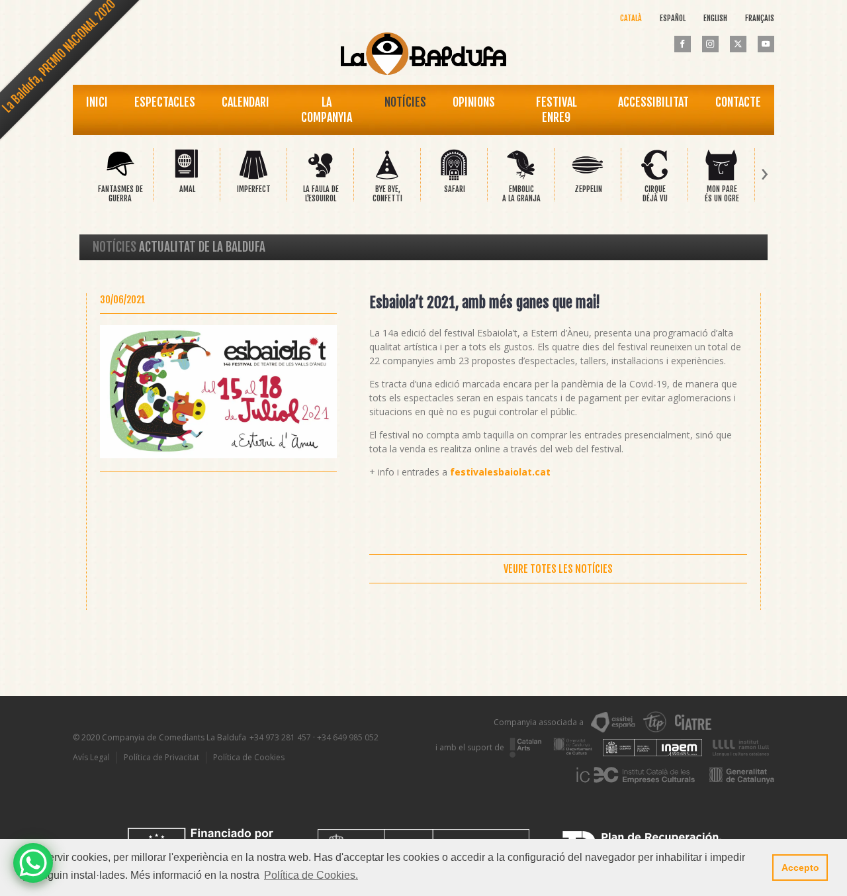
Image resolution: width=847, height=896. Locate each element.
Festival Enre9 (556, 109)
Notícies (405, 102)
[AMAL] (186, 178)
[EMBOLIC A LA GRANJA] (520, 178)
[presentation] (82, 175)
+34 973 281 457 (280, 737)
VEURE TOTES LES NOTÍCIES (558, 568)
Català (631, 18)
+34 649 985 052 (348, 737)
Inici (97, 102)
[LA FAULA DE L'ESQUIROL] (320, 178)
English (715, 18)
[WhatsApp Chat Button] (33, 863)
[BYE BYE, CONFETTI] (387, 178)
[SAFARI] (453, 178)
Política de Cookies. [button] (311, 875)
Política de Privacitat (161, 757)
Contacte (738, 102)
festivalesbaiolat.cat (500, 472)
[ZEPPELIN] (587, 178)
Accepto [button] (800, 867)
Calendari (245, 102)
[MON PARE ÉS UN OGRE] (721, 178)
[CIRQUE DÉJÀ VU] (654, 178)
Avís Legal (91, 757)
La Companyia (326, 109)
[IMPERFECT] (253, 178)
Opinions (474, 102)
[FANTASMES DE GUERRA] (119, 178)
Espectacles (164, 102)
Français (759, 18)
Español (673, 18)
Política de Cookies (249, 757)
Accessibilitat (653, 102)
